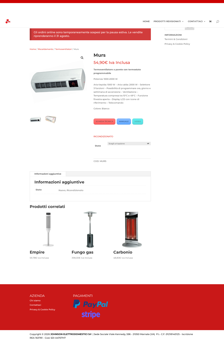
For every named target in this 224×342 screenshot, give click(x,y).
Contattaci (195, 21)
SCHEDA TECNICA (104, 121)
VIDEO (138, 121)
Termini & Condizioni (176, 39)
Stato (98, 145)
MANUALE (124, 121)
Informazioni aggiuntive (47, 173)
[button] (82, 58)
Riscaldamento (45, 49)
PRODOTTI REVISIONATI (167, 21)
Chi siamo (35, 300)
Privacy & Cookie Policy (177, 44)
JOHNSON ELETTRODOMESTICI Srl (70, 334)
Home (146, 21)
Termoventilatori (63, 49)
